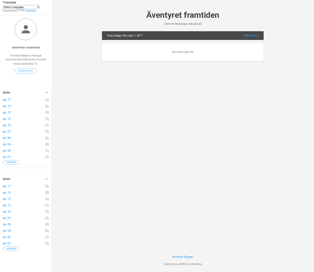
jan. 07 (7, 131)
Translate (30, 10)
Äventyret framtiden (182, 15)
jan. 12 (7, 119)
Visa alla (251, 35)
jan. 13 (7, 112)
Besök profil (26, 71)
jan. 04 (7, 144)
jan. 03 (7, 150)
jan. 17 (7, 100)
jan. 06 (7, 138)
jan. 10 (7, 125)
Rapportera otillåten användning (183, 264)
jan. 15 (7, 106)
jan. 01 (7, 157)
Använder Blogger (182, 256)
